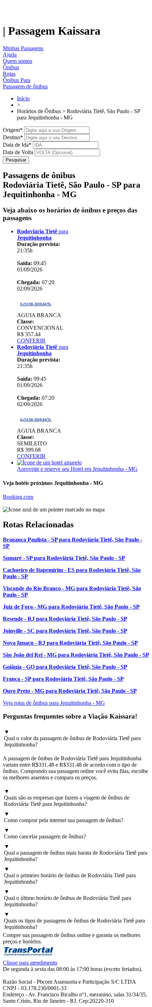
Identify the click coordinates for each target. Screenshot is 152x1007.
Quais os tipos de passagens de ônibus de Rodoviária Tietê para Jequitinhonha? (74, 920)
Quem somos (17, 61)
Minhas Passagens (23, 48)
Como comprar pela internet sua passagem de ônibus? (63, 817)
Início (23, 98)
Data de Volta (18, 152)
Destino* (13, 137)
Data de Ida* (17, 145)
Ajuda (10, 55)
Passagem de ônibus (25, 86)
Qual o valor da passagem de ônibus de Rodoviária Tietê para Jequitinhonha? (72, 738)
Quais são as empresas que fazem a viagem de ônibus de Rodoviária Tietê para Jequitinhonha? (66, 797)
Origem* (13, 130)
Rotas (9, 74)
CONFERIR (31, 341)
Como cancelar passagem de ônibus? (45, 833)
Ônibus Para (16, 80)
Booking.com (18, 497)
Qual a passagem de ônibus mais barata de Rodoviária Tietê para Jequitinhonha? (75, 852)
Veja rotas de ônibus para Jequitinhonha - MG (54, 703)
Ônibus (11, 67)
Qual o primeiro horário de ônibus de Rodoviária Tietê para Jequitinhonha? (70, 875)
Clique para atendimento (30, 963)
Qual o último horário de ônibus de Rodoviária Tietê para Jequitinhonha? (67, 898)
